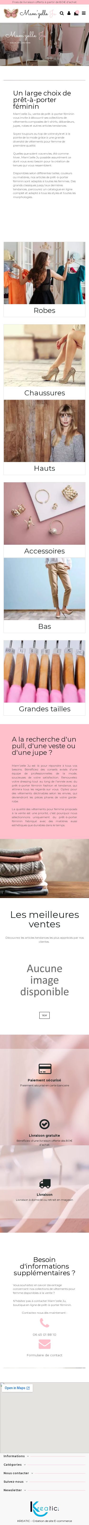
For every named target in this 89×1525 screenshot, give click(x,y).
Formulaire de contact (44, 1355)
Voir (44, 1015)
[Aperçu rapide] (80, 959)
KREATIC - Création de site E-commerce (44, 1521)
